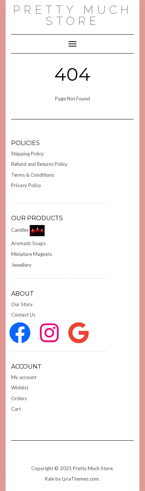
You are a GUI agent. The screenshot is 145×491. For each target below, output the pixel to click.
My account (23, 377)
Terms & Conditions (32, 175)
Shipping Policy (27, 154)
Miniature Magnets (31, 254)
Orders (19, 398)
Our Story (22, 304)
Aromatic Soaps (28, 243)
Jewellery (21, 265)
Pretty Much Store (72, 15)
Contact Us (23, 315)
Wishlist (19, 388)
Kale (49, 479)
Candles (20, 230)
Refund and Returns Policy (39, 164)
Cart (16, 409)
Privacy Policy (26, 185)
